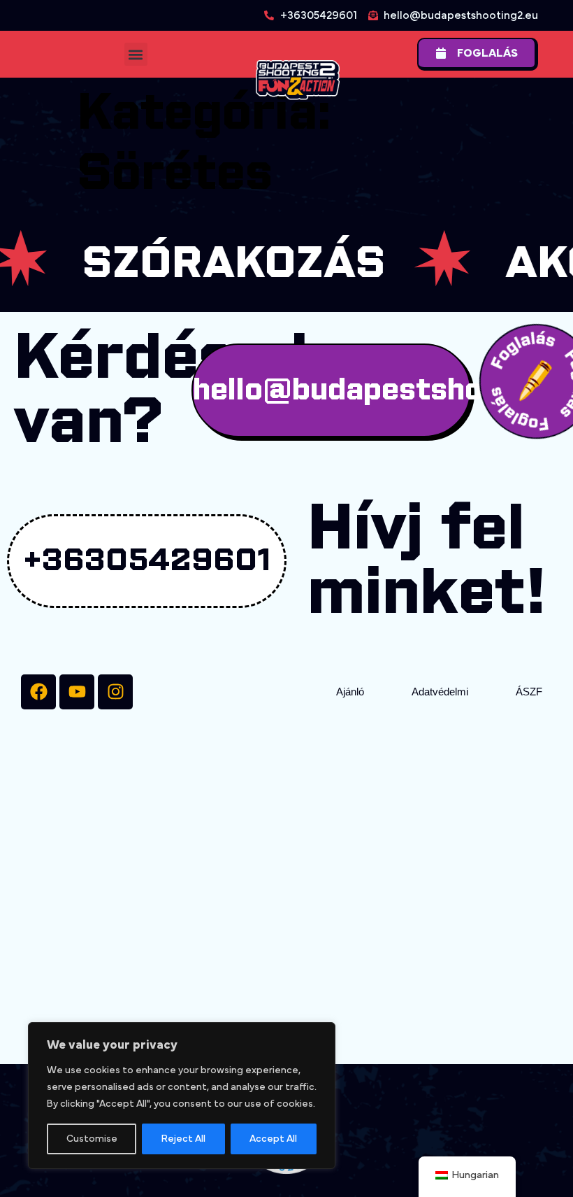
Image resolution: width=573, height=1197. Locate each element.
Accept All (273, 1139)
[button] (135, 54)
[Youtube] (76, 691)
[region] (181, 1095)
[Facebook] (38, 691)
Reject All (183, 1139)
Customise (91, 1139)
